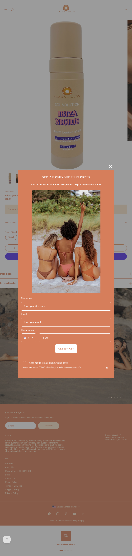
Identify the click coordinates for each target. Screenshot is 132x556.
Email (24, 314)
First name (26, 298)
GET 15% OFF (66, 348)
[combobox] (28, 337)
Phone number (28, 330)
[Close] (110, 166)
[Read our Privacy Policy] (107, 368)
